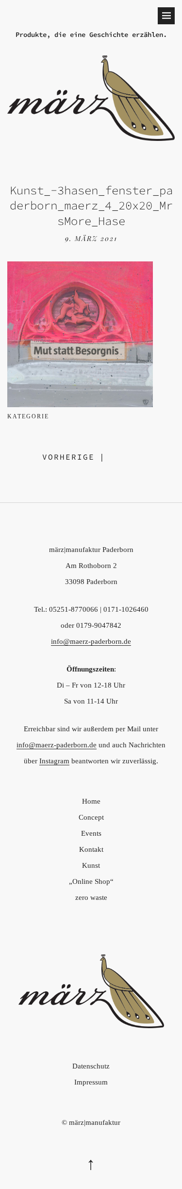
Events (91, 833)
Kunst (91, 865)
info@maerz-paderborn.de (91, 641)
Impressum (91, 1082)
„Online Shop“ (91, 881)
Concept (91, 817)
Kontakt (91, 849)
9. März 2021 (91, 238)
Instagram (54, 761)
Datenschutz (91, 1066)
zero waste (91, 897)
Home (91, 801)
